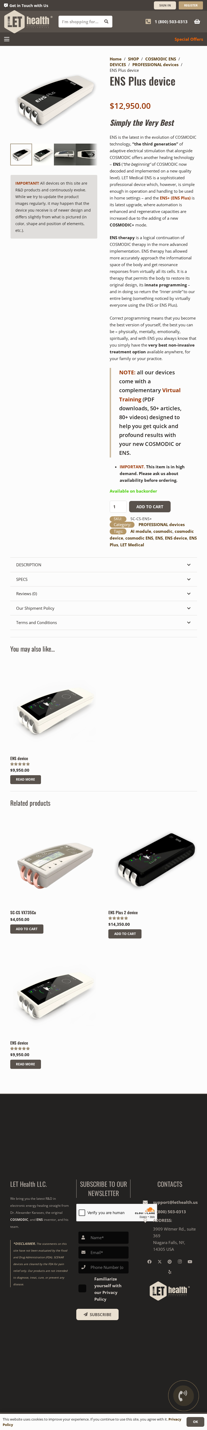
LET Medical (132, 544)
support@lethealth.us (175, 1202)
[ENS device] (54, 707)
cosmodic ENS (139, 538)
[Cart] (197, 21)
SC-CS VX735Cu (23, 912)
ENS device (176, 538)
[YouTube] (190, 1262)
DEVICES (118, 64)
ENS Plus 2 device (123, 912)
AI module (140, 531)
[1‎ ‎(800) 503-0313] (148, 1211)
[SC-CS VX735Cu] (54, 862)
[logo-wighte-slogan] (28, 22)
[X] (160, 1262)
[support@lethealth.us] (148, 1202)
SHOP (133, 59)
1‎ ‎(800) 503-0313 (169, 1211)
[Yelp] (170, 1272)
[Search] (106, 21)
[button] (7, 39)
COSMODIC (19, 1219)
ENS (159, 538)
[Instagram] (180, 1262)
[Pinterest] (170, 1262)
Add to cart (149, 506)
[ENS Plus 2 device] (152, 862)
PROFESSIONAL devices (155, 64)
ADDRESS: (162, 1220)
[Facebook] (149, 1262)
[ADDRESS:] (148, 1220)
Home (116, 59)
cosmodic (162, 531)
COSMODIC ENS (160, 59)
